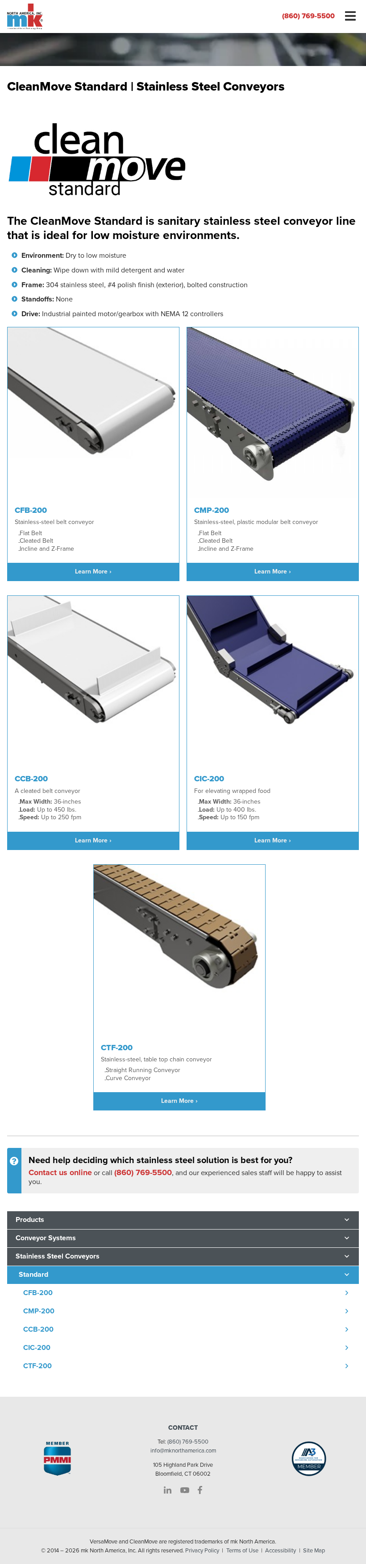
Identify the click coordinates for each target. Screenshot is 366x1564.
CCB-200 (38, 1329)
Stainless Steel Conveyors (58, 1256)
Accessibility (280, 1550)
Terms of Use (242, 1550)
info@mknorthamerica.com (183, 1450)
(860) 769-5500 (308, 16)
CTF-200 (37, 1366)
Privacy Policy (202, 1550)
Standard (33, 1274)
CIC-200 (36, 1347)
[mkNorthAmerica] (91, 16)
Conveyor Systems (46, 1238)
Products (30, 1219)
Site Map (314, 1550)
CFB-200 (38, 1292)
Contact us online (60, 1172)
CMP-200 (38, 1311)
